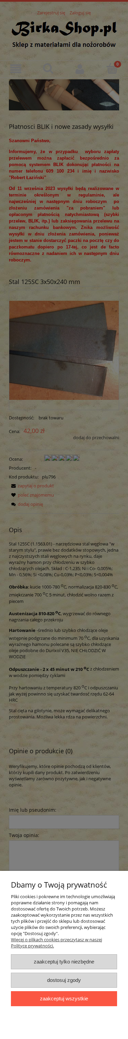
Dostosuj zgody (64, 980)
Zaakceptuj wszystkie (64, 998)
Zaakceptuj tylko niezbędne (64, 961)
